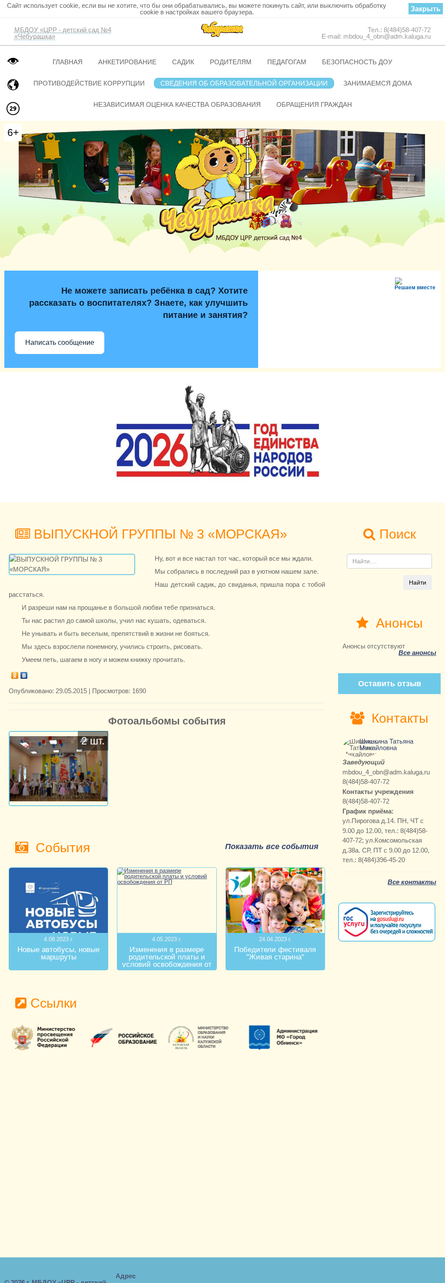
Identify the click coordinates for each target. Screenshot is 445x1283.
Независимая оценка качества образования (177, 104)
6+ (13, 132)
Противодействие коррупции (89, 83)
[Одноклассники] (15, 673)
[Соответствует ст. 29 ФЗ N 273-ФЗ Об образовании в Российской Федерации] (13, 108)
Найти (417, 582)
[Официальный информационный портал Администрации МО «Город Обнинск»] (285, 1037)
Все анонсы (417, 652)
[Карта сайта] (13, 84)
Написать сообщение (59, 342)
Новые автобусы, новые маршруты (58, 953)
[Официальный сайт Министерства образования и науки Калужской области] (206, 1037)
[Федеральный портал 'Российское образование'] (127, 1037)
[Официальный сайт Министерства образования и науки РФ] (48, 1037)
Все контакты (412, 882)
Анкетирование (127, 62)
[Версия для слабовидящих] (13, 60)
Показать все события (272, 846)
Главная (68, 62)
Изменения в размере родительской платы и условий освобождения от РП (167, 961)
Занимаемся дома (377, 83)
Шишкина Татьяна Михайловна (386, 744)
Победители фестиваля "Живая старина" (275, 953)
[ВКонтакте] (24, 673)
